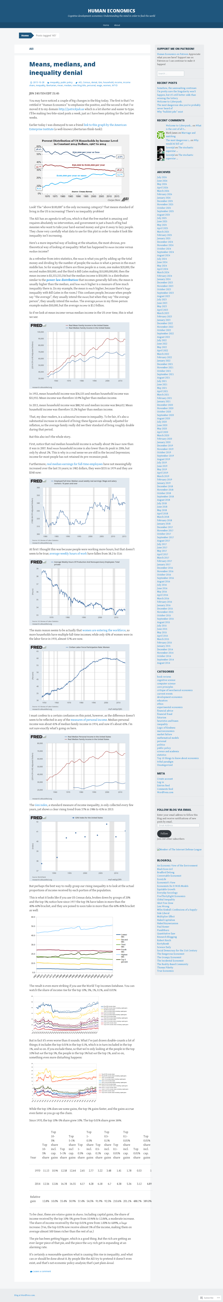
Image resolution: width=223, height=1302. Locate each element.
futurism (161, 717)
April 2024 (162, 269)
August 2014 (163, 663)
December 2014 (165, 649)
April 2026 (162, 187)
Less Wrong (163, 906)
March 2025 (163, 231)
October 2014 (164, 656)
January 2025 (164, 238)
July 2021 (162, 381)
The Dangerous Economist (170, 954)
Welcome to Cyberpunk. (169, 101)
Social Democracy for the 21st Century (177, 950)
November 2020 (165, 408)
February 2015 (164, 642)
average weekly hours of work (68, 553)
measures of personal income (89, 720)
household (108, 82)
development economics (169, 697)
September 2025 (165, 211)
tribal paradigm (165, 761)
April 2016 (162, 595)
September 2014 (165, 659)
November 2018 (165, 489)
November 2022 (165, 327)
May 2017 (162, 551)
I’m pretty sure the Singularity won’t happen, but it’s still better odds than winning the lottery (176, 95)
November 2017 (165, 530)
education (162, 700)
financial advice (165, 710)
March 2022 (163, 354)
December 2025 (165, 201)
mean (60, 85)
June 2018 (162, 506)
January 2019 (164, 483)
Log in (160, 782)
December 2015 (165, 608)
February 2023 (164, 316)
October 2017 (164, 534)
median (67, 85)
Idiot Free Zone (165, 903)
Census (86, 82)
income (118, 82)
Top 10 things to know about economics (178, 758)
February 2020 (164, 438)
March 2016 (163, 598)
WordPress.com (165, 792)
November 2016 (165, 571)
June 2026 (162, 180)
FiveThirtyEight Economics (171, 896)
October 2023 (164, 289)
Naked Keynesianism (167, 923)
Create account (165, 778)
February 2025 (164, 235)
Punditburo (163, 930)
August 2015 (163, 622)
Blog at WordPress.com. (24, 1295)
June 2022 (162, 343)
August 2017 (163, 540)
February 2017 (164, 561)
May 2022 (162, 347)
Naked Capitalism (166, 920)
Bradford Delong (165, 872)
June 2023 (162, 303)
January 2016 (164, 605)
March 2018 (163, 517)
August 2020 (163, 418)
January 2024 (164, 279)
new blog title (79, 85)
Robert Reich (164, 940)
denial (94, 82)
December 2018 (165, 486)
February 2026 (164, 194)
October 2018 (164, 493)
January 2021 (164, 401)
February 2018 (164, 520)
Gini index (41, 805)
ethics (160, 704)
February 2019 (164, 479)
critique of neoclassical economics (175, 690)
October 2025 (164, 208)
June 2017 (162, 547)
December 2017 (165, 527)
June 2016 (162, 588)
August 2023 (163, 296)
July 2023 (162, 299)
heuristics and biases (167, 721)
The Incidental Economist (170, 960)
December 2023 (165, 282)
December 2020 (165, 405)
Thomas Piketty (165, 967)
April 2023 (162, 310)
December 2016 (165, 568)
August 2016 (163, 581)
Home (106, 25)
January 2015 (164, 646)
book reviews (164, 676)
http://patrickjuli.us (71, 109)
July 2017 (162, 544)
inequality (54, 82)
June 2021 (162, 384)
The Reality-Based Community (172, 964)
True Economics (165, 971)
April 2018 (162, 513)
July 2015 (162, 625)
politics (161, 744)
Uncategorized (164, 765)
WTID (115, 85)
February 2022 (164, 357)
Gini (100, 82)
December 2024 (165, 242)
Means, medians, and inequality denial (62, 68)
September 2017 (165, 537)
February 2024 (164, 276)
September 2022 (165, 333)
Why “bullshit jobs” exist (170, 111)
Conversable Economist (169, 875)
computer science (166, 683)
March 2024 (163, 272)
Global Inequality (166, 899)
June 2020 (162, 425)
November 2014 (165, 652)
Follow (164, 833)
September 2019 (165, 455)
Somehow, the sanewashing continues (176, 88)
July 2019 (162, 462)
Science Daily (164, 947)
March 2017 (163, 557)
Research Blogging (167, 937)
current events (165, 693)
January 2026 (164, 197)
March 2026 (163, 191)
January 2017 (164, 564)
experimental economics (170, 707)
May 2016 (162, 591)
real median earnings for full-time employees (75, 464)
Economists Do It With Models (172, 886)
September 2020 (165, 415)
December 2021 (165, 364)
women (107, 85)
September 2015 (165, 618)
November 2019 (165, 449)
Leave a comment (42, 1271)
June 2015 (162, 629)
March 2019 (163, 476)
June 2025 (162, 221)
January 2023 (164, 320)
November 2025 (165, 204)
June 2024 (162, 262)
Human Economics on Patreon (172, 54)
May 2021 (162, 388)
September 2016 (165, 578)
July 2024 (162, 259)
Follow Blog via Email (174, 809)
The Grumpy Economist (169, 957)
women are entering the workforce (104, 630)
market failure (164, 734)
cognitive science (166, 680)
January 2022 (164, 360)
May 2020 (162, 428)
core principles (165, 687)
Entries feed (163, 785)
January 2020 (164, 442)
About (117, 25)
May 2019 (162, 469)
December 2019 (165, 445)
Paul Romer (163, 926)
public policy (67, 82)
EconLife (161, 879)
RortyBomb (163, 943)
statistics (161, 755)
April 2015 (162, 635)
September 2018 (165, 496)
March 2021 (163, 394)
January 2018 (164, 523)
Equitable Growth (166, 889)
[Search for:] (170, 73)
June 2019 (162, 466)
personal (91, 85)
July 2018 (162, 503)
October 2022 (164, 330)
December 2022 (165, 323)
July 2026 (162, 177)
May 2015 (162, 632)
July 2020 (162, 421)
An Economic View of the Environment (177, 865)
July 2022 (162, 340)
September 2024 (165, 252)
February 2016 (164, 601)
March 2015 (163, 639)
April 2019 (162, 472)
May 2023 (162, 306)
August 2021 (163, 377)
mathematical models (168, 738)
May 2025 (162, 225)
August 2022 (163, 337)
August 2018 (163, 500)
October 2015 (164, 615)
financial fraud (164, 714)
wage (99, 85)
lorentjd (170, 147)
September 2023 (165, 293)
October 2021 (164, 371)
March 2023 (163, 313)
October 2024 (164, 248)
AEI (80, 82)
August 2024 (163, 255)
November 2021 (165, 367)
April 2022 (162, 350)
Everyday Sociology (167, 892)
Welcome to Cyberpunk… (179, 125)
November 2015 (165, 612)
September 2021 (165, 374)
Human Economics (111, 11)
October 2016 (164, 574)
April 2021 (162, 391)
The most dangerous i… (178, 140)
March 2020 (163, 435)
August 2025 (163, 214)
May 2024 (162, 265)
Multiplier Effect (166, 916)
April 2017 (162, 554)
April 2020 (162, 432)
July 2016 (162, 585)
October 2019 (164, 452)
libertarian (51, 85)
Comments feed (165, 789)
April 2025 (162, 228)
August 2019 (163, 459)
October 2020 (164, 411)
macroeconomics (165, 731)
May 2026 (162, 184)
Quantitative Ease (166, 933)
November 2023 (165, 286)
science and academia (168, 751)
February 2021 (164, 398)
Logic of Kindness (166, 727)
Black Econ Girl (165, 869)
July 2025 (162, 218)
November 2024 (165, 245)
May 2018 (162, 510)
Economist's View (166, 882)
